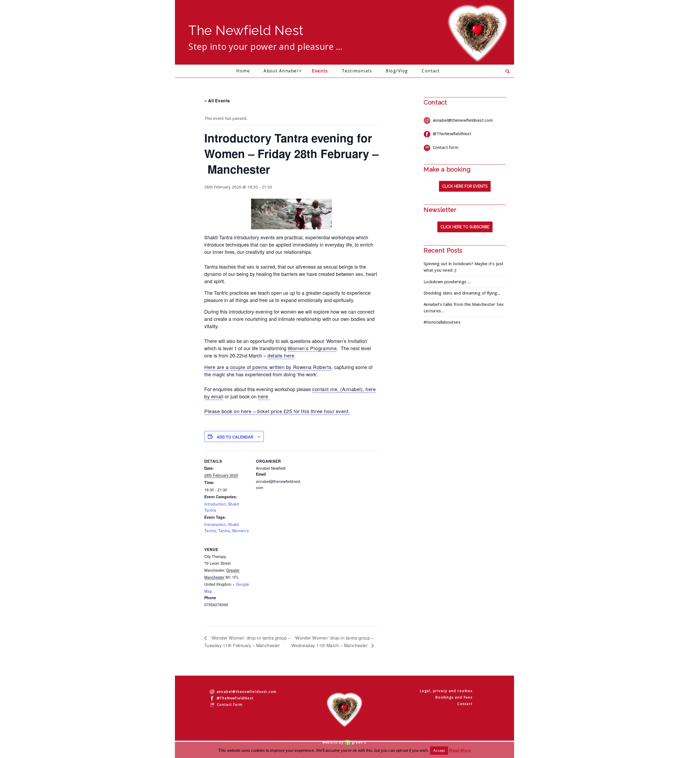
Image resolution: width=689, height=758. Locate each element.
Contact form (444, 147)
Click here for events (464, 186)
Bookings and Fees (454, 697)
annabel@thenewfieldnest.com (461, 120)
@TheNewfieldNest (450, 133)
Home (243, 71)
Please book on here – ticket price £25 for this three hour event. (277, 411)
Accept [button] (439, 751)
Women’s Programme (312, 348)
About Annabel (280, 71)
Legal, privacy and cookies (446, 691)
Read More (460, 750)
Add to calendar (235, 437)
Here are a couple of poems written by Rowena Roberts (267, 366)
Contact (431, 71)
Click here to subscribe (465, 227)
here (264, 396)
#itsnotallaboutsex (442, 322)
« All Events (217, 100)
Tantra (224, 530)
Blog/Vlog (397, 71)
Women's (240, 530)
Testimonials (357, 71)
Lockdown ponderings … (447, 281)
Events (320, 71)
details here (281, 355)
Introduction (215, 504)
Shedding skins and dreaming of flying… (462, 293)
